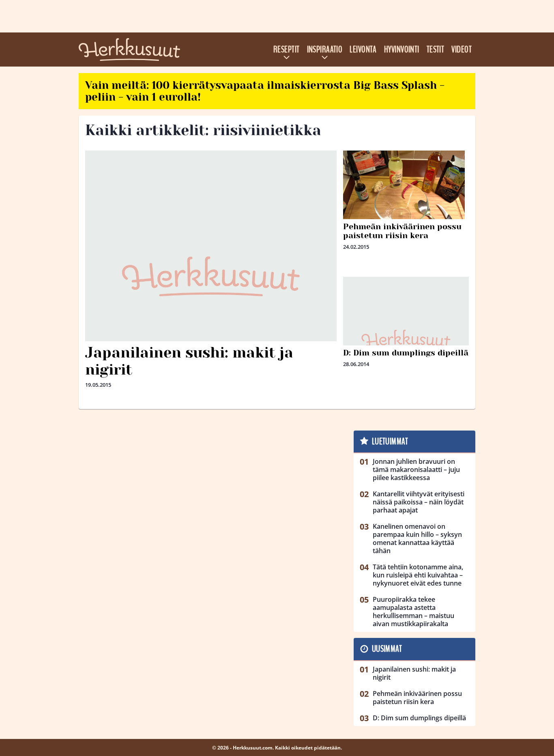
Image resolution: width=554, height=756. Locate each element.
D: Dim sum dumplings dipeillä (405, 353)
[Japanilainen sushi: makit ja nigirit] (211, 276)
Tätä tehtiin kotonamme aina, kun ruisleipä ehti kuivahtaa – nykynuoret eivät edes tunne (418, 575)
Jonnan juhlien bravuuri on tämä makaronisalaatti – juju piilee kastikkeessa (416, 469)
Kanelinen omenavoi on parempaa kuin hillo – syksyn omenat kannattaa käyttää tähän (417, 538)
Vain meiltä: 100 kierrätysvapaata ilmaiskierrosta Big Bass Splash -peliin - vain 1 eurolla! (264, 91)
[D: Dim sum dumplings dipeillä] (406, 340)
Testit (435, 49)
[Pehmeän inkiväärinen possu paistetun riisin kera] (406, 196)
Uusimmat (387, 649)
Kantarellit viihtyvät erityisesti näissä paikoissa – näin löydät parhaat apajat (418, 502)
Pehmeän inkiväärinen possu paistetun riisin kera (402, 231)
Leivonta (363, 49)
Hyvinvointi (401, 49)
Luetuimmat (390, 441)
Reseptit (286, 49)
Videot (461, 49)
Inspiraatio (325, 49)
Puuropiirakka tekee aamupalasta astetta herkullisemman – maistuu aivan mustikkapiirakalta (413, 611)
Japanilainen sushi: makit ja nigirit (189, 361)
